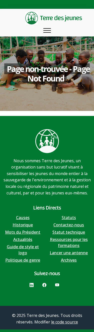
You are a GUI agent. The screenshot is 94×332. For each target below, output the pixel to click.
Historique (23, 225)
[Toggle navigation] (47, 30)
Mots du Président (22, 232)
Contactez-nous (68, 225)
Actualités (22, 239)
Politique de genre (22, 260)
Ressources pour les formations (69, 242)
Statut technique (68, 232)
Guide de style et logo (23, 250)
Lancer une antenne (69, 253)
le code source (64, 322)
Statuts (69, 217)
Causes (23, 217)
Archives (69, 260)
